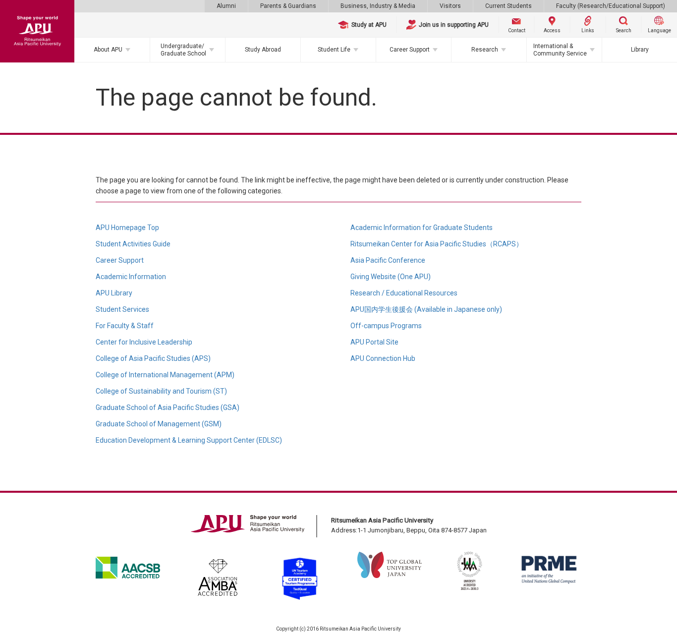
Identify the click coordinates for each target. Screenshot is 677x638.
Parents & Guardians (288, 5)
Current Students (508, 5)
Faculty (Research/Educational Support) (610, 5)
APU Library (114, 293)
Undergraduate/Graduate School (183, 50)
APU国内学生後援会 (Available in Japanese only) (426, 309)
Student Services (122, 309)
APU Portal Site (374, 342)
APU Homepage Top (127, 228)
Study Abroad (263, 49)
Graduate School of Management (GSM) (159, 424)
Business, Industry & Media (377, 5)
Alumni (226, 5)
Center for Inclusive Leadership (144, 342)
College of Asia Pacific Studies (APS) (153, 358)
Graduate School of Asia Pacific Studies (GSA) (167, 407)
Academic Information (131, 277)
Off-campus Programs (386, 326)
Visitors (450, 5)
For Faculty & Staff (125, 326)
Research (484, 49)
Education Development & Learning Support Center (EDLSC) (189, 440)
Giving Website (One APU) (390, 277)
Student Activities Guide (133, 244)
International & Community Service (560, 50)
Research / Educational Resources (403, 293)
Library (640, 49)
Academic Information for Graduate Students (421, 228)
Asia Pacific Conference (387, 260)
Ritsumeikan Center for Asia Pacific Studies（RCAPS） (436, 244)
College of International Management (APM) (165, 375)
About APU (108, 49)
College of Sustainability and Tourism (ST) (161, 391)
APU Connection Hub (382, 358)
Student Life (334, 49)
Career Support (410, 49)
